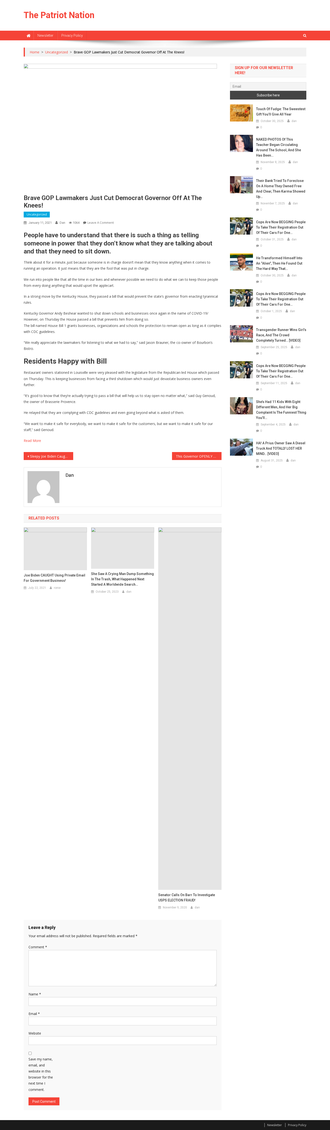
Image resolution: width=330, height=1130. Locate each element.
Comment (38, 947)
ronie (57, 588)
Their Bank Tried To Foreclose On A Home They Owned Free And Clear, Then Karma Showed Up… (280, 189)
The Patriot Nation (59, 15)
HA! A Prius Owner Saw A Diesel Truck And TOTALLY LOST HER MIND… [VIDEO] (280, 448)
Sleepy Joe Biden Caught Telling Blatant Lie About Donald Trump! (51, 456)
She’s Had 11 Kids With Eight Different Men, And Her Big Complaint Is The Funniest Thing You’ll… (281, 410)
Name (35, 994)
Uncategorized (37, 214)
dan (62, 222)
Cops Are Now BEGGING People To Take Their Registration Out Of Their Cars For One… (281, 227)
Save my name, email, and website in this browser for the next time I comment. (41, 1074)
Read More (32, 440)
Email (34, 1013)
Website (35, 1033)
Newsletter (45, 35)
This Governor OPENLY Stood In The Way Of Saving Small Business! (199, 456)
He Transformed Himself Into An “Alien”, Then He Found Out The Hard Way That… (279, 263)
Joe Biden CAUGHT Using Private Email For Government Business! (54, 578)
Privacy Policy (72, 35)
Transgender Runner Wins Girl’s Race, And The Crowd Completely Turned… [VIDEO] (281, 335)
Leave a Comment (100, 222)
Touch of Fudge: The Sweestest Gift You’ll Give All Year (280, 111)
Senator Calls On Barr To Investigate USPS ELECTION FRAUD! (186, 897)
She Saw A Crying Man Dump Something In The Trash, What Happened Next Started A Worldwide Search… (122, 579)
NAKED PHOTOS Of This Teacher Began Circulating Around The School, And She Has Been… (278, 147)
